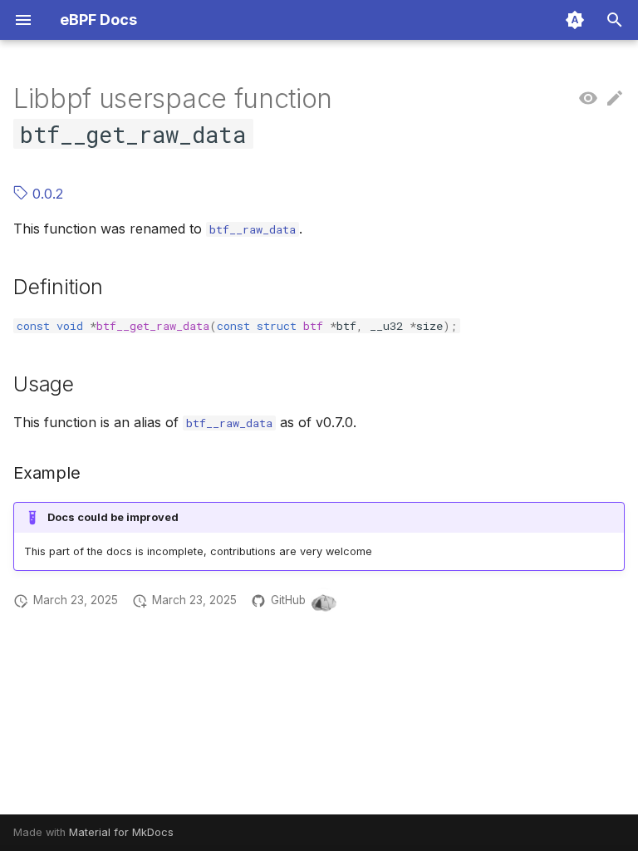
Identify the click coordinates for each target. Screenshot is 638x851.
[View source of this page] (588, 99)
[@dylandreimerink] (324, 601)
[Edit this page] (615, 99)
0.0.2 (45, 193)
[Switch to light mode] (574, 20)
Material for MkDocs (121, 832)
